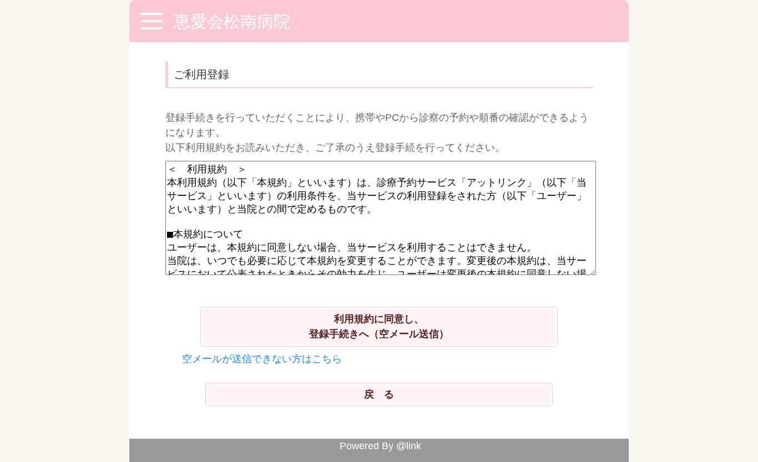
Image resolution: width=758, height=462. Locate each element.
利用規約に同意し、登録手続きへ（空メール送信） (379, 326)
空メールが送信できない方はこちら (262, 358)
